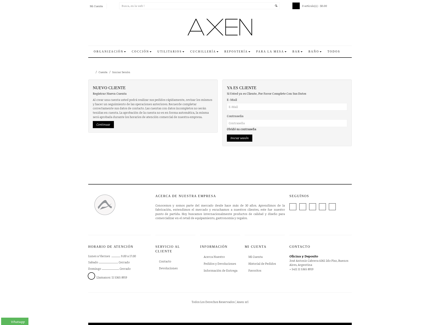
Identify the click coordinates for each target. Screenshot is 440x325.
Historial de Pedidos (262, 264)
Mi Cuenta (255, 257)
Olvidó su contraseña (241, 129)
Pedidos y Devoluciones (220, 264)
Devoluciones (168, 268)
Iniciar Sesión (121, 72)
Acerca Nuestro (214, 257)
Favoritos (254, 270)
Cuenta (103, 72)
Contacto (165, 261)
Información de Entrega (220, 270)
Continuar (103, 124)
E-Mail (232, 100)
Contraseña (235, 116)
